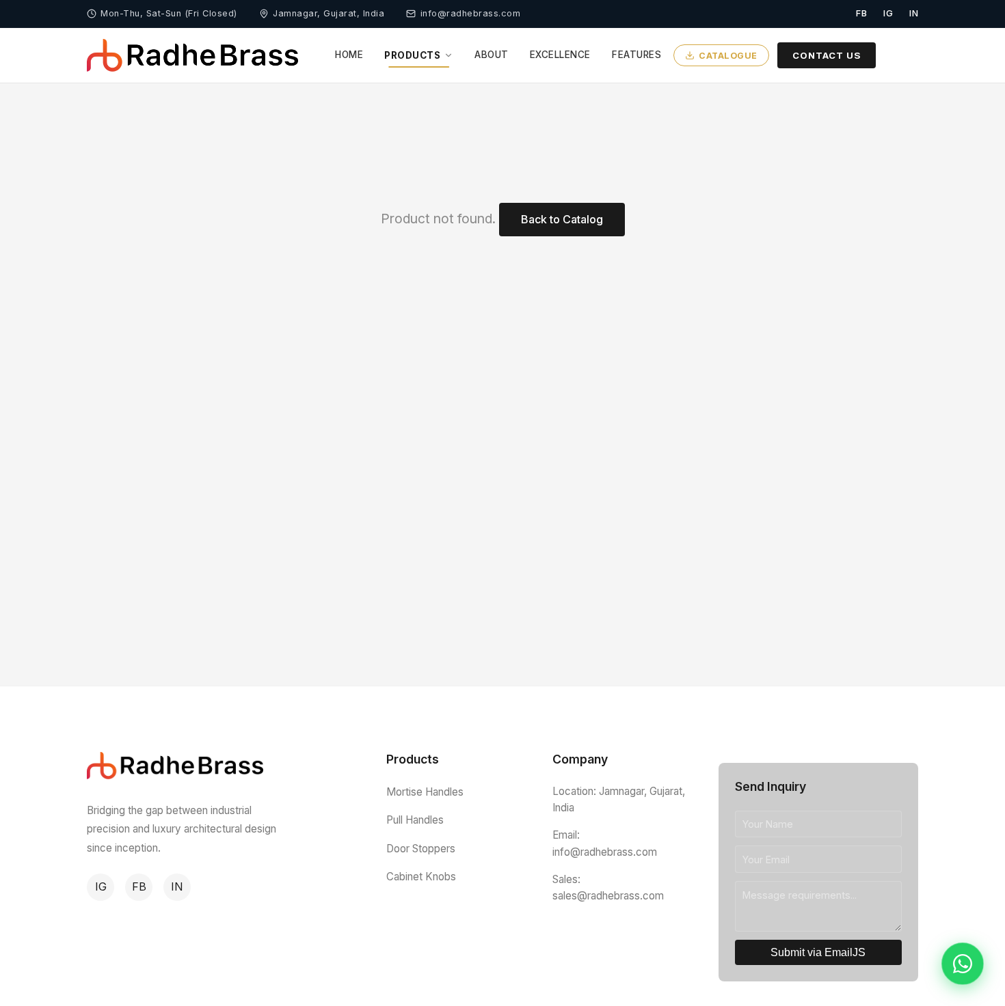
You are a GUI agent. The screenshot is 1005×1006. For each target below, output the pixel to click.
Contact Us (826, 54)
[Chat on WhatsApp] (962, 963)
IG (101, 886)
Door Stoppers (420, 848)
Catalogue (728, 55)
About (491, 54)
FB (139, 886)
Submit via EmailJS (818, 952)
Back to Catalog (562, 219)
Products (412, 55)
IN (177, 886)
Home (349, 54)
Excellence (560, 54)
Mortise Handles (425, 791)
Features (636, 54)
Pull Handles (415, 819)
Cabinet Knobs (421, 876)
